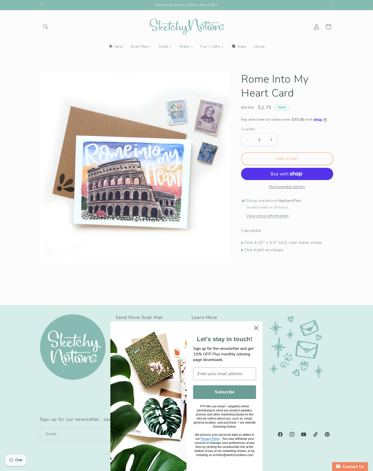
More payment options (287, 186)
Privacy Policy (210, 439)
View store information (267, 215)
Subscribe (224, 392)
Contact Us (352, 466)
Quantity (248, 129)
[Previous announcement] (41, 5)
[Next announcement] (331, 5)
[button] (46, 26)
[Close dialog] (256, 327)
